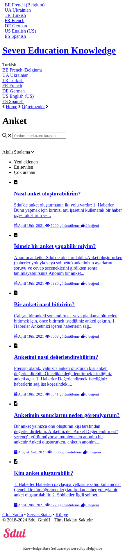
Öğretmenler (33, 106)
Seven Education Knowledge (59, 50)
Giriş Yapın (12, 514)
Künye (62, 514)
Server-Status (39, 514)
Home (11, 106)
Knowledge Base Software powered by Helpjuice (62, 548)
